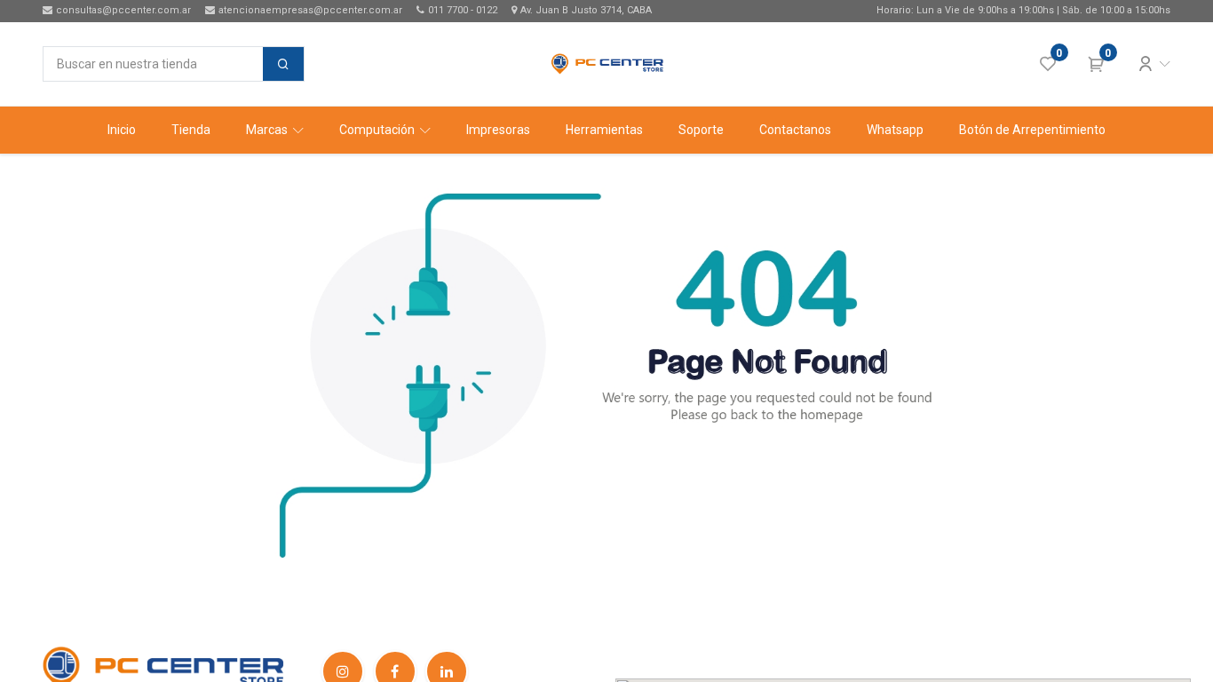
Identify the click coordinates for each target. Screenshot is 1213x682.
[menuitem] (122, 130)
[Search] (283, 64)
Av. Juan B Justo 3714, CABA (586, 10)
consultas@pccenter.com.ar (123, 10)
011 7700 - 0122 (462, 10)
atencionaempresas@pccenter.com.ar (310, 10)
